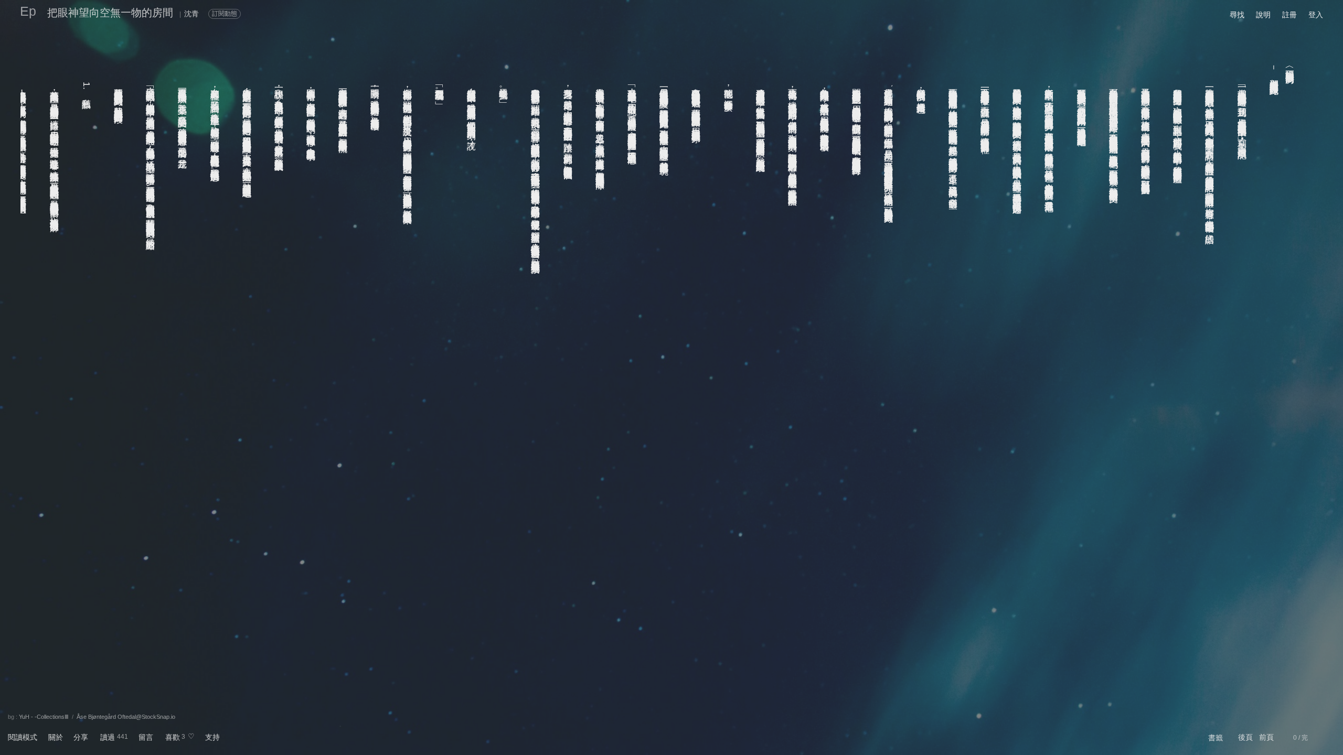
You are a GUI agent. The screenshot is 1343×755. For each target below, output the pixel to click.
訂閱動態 (224, 13)
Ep (28, 11)
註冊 (1289, 14)
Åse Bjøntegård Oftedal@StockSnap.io (126, 717)
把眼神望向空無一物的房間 (110, 12)
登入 (1315, 14)
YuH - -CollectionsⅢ (44, 717)
